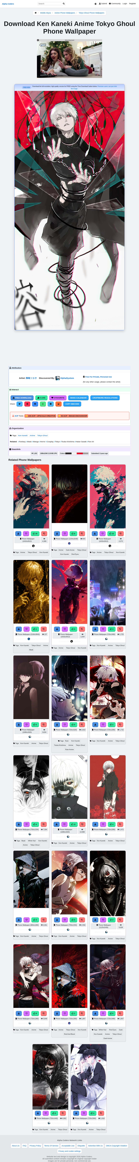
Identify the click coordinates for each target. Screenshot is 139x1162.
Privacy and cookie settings (69, 1151)
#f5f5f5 (74, 453)
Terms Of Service (51, 1146)
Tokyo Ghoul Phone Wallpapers (91, 13)
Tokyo (57, 442)
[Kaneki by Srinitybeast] (108, 718)
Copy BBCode (72, 404)
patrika (38, 546)
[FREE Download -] (95, 724)
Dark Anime (70, 550)
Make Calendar (78, 398)
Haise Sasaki (81, 442)
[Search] (64, 4)
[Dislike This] (120, 724)
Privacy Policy (35, 1146)
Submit (104, 4)
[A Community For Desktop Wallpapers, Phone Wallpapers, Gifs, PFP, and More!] (36, 13)
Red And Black (69, 1034)
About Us (15, 1146)
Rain (67, 741)
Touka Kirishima (67, 442)
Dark (121, 1030)
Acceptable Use (68, 1146)
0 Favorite (58, 398)
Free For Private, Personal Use (98, 377)
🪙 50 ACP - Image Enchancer (72, 416)
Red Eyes (75, 554)
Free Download (23, 398)
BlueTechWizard (39, 639)
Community (116, 4)
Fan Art (90, 442)
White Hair (32, 841)
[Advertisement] (69, 347)
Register (132, 4)
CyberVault (76, 543)
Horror (42, 442)
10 (112, 534)
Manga (35, 442)
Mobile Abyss (45, 13)
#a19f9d (85, 453)
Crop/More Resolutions (105, 398)
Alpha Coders (8, 4)
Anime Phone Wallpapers (65, 13)
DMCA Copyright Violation (116, 1146)
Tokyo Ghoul (42, 436)
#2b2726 (68, 453)
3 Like (42, 398)
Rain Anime (69, 749)
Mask (29, 442)
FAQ (24, 1146)
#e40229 (80, 453)
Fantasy (22, 442)
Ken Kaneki (22, 436)
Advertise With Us (95, 1146)
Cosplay (50, 442)
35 (36, 534)
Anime (32, 436)
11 (74, 824)
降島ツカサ (31, 378)
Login (125, 4)
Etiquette (81, 1146)
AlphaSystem (67, 378)
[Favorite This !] (103, 724)
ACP (16, 416)
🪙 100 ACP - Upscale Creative (40, 416)
